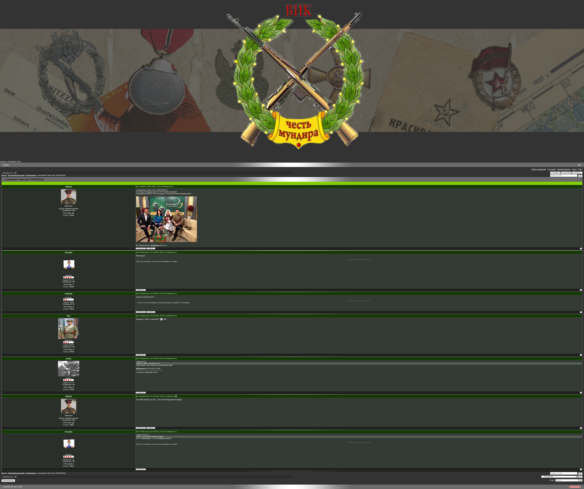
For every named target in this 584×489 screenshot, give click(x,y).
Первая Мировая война (16, 175)
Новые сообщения (539, 169)
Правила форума (563, 169)
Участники (552, 169)
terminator (68, 293)
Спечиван (68, 252)
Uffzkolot (68, 186)
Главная (6, 165)
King (68, 316)
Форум (4, 175)
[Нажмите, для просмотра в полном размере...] (166, 241)
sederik (68, 358)
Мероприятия (31, 175)
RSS (579, 165)
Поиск (574, 169)
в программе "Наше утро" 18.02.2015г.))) (51, 175)
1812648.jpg (154, 245)
